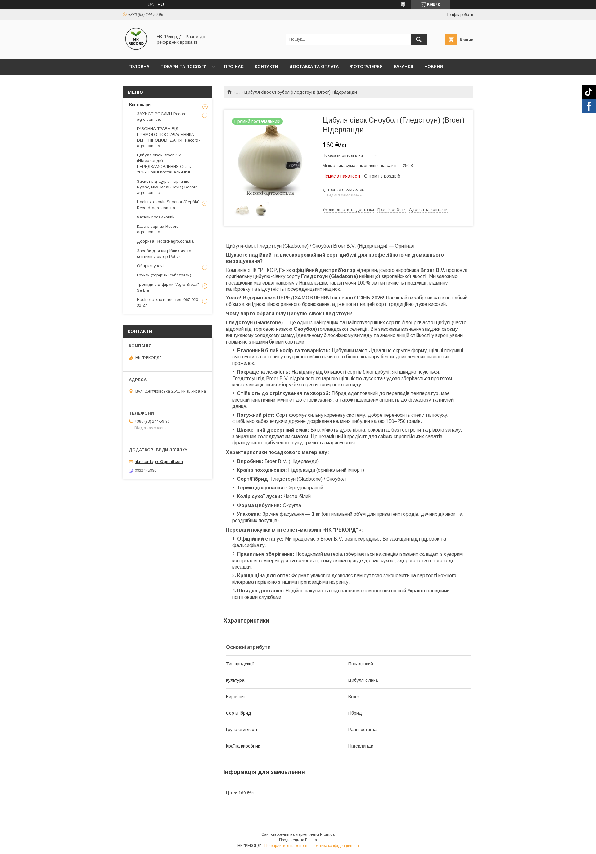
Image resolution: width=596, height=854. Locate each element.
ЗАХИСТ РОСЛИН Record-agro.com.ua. (162, 116)
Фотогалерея (366, 66)
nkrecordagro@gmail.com (159, 461)
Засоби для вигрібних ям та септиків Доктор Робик (164, 254)
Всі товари (140, 104)
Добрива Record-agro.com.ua (165, 241)
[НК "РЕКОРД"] (136, 50)
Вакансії (403, 66)
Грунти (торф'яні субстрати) (164, 275)
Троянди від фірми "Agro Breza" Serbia (168, 287)
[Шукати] (419, 39)
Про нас (234, 66)
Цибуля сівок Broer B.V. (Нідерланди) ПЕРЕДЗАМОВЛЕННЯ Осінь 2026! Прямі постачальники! (164, 163)
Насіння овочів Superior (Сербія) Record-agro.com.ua (168, 205)
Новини (433, 66)
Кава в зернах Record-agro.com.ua (158, 229)
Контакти (266, 66)
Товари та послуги (183, 66)
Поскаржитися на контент (286, 845)
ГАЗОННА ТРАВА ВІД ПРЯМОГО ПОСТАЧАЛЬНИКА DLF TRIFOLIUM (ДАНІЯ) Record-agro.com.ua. (168, 137)
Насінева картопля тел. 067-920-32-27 (168, 302)
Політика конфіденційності (335, 845)
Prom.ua (327, 834)
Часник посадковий (155, 217)
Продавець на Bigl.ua (298, 840)
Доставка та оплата (314, 66)
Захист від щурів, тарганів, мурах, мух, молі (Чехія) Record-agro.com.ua (168, 187)
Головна (139, 66)
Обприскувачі (150, 265)
